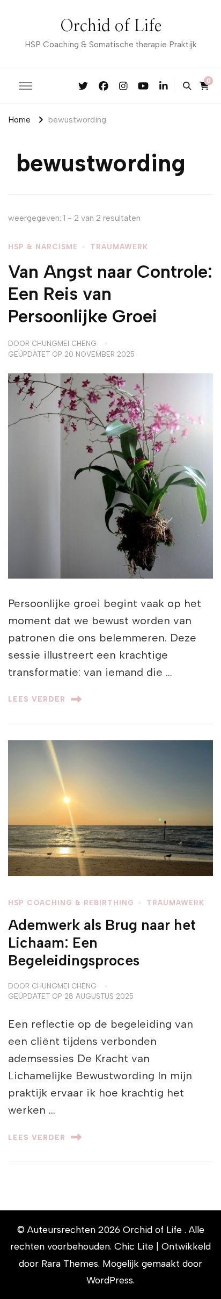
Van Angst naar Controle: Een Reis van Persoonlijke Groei (110, 294)
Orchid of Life (110, 26)
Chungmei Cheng (64, 343)
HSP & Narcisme (43, 246)
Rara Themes (69, 1263)
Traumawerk (119, 246)
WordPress (109, 1280)
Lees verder (36, 699)
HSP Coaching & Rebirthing (71, 902)
